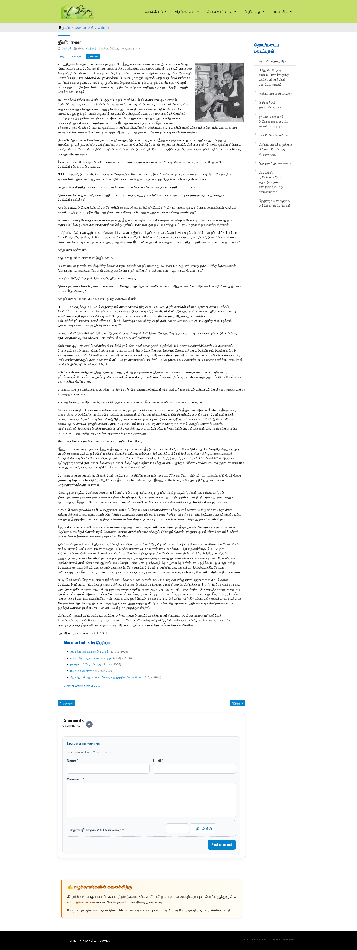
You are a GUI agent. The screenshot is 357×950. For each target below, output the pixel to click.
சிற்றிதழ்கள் (185, 11)
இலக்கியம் (154, 11)
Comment (75, 779)
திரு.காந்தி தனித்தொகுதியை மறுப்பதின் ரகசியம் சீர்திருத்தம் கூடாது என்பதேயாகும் (271, 182)
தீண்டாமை (93, 56)
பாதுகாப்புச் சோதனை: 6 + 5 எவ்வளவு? (97, 830)
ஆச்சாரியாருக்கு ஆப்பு (273, 61)
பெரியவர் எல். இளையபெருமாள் (270, 104)
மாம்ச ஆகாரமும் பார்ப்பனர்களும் (91, 658)
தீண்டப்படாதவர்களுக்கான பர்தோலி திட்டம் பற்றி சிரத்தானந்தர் (276, 149)
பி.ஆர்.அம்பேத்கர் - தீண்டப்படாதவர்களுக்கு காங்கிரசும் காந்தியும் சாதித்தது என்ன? (274, 77)
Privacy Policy (88, 940)
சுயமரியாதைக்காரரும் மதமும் (89, 651)
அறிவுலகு (253, 11)
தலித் (62, 56)
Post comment (222, 844)
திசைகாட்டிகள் (220, 11)
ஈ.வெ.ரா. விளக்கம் (82, 671)
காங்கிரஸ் (76, 56)
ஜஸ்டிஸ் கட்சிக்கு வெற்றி (86, 664)
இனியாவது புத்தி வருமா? (275, 93)
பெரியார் (67, 48)
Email (158, 760)
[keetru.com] (77, 11)
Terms (72, 940)
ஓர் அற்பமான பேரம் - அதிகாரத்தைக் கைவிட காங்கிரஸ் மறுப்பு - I (274, 121)
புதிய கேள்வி (203, 828)
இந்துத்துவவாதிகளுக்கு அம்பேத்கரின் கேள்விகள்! (275, 203)
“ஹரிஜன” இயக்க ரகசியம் (276, 163)
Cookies (105, 940)
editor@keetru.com (81, 903)
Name (72, 760)
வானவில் (281, 11)
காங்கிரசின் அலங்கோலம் (275, 135)
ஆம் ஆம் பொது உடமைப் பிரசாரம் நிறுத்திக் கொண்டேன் (106, 677)
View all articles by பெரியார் (83, 686)
